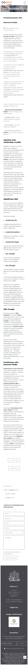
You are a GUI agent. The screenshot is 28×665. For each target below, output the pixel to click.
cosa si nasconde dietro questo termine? (12, 119)
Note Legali (5, 653)
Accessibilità (9, 663)
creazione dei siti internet (15, 393)
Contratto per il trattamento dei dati (11, 658)
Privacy (16, 653)
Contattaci (14, 468)
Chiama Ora (14, 460)
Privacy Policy (20, 648)
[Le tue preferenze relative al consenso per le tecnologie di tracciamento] (24, 657)
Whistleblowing (9, 657)
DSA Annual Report (19, 657)
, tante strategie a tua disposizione (13, 111)
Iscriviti (22, 643)
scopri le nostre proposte (12, 305)
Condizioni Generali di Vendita (16, 654)
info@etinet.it (9, 497)
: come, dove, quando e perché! (13, 132)
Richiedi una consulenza (12, 303)
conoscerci (20, 159)
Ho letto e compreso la (11, 648)
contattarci (7, 440)
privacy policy (8, 554)
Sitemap (11, 653)
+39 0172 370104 (10, 494)
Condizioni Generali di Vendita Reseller (14, 656)
